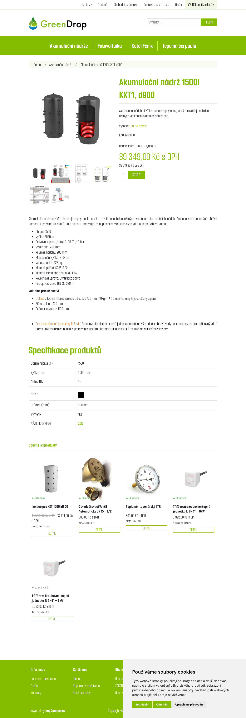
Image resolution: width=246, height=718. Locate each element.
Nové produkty (82, 692)
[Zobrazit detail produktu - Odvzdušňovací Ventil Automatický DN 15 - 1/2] (99, 479)
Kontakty (87, 4)
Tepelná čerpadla (179, 46)
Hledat (209, 22)
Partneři (102, 4)
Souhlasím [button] (142, 704)
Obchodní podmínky (125, 4)
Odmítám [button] (162, 704)
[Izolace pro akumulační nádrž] (52, 479)
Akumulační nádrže (69, 46)
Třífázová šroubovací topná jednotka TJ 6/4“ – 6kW (191, 509)
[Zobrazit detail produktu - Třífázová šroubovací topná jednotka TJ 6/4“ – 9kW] (52, 568)
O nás (178, 4)
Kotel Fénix (142, 46)
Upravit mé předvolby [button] (189, 704)
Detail (52, 533)
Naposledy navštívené (86, 685)
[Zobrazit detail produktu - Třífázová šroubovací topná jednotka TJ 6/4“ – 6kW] (193, 479)
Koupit (136, 174)
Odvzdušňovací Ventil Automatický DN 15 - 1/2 (95, 509)
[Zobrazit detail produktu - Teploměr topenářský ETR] (146, 479)
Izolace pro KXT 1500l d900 (50, 506)
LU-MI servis (139, 126)
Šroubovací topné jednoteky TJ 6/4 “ (59, 323)
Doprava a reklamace (156, 4)
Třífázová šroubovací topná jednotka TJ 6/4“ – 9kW (50, 598)
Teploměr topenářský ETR (143, 506)
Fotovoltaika (110, 46)
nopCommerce (55, 710)
